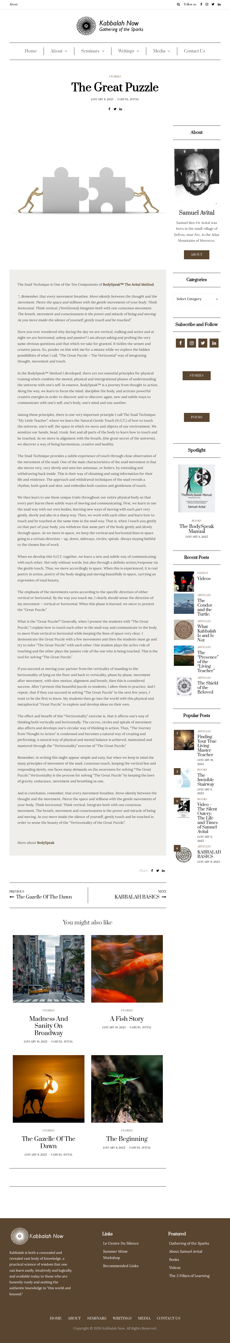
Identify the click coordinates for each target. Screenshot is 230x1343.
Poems (197, 417)
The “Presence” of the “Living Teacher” (208, 662)
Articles (204, 595)
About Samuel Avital (185, 1251)
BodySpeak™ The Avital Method (128, 284)
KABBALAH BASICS (209, 854)
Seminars (90, 51)
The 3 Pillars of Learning (189, 1275)
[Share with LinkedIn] (121, 109)
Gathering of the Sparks (189, 1243)
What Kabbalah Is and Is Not (206, 634)
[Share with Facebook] (109, 109)
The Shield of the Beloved (207, 688)
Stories (115, 76)
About (13, 4)
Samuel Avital (128, 99)
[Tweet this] (115, 109)
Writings (126, 51)
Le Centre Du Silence (121, 1243)
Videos (202, 573)
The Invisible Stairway (205, 780)
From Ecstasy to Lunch (196, 529)
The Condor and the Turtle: (204, 608)
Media (159, 51)
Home (31, 51)
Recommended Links (120, 1265)
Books (197, 521)
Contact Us (194, 51)
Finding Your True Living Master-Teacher (207, 746)
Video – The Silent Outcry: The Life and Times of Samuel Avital (207, 818)
